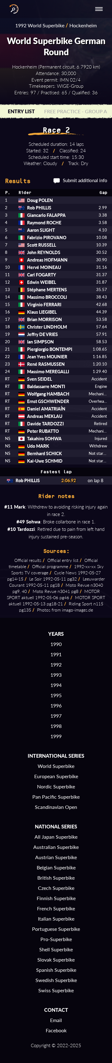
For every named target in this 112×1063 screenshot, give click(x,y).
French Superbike (56, 908)
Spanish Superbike (56, 969)
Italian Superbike (56, 918)
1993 (56, 674)
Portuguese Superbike (56, 928)
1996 (56, 705)
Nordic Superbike (56, 786)
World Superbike (56, 765)
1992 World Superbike (39, 25)
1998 (56, 725)
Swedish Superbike (56, 980)
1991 (56, 654)
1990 (56, 644)
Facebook (56, 1030)
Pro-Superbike (56, 939)
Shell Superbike (56, 949)
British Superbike (56, 877)
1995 (56, 695)
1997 (56, 715)
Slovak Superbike (56, 959)
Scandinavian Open (56, 806)
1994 (56, 684)
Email (56, 1020)
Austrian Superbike (56, 857)
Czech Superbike (56, 887)
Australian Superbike (56, 846)
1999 (56, 736)
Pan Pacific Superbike (56, 796)
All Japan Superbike (56, 836)
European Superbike (56, 776)
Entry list (21, 111)
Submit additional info (85, 180)
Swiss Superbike (56, 990)
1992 (56, 664)
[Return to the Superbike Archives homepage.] (12, 9)
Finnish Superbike (56, 898)
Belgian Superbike (56, 867)
